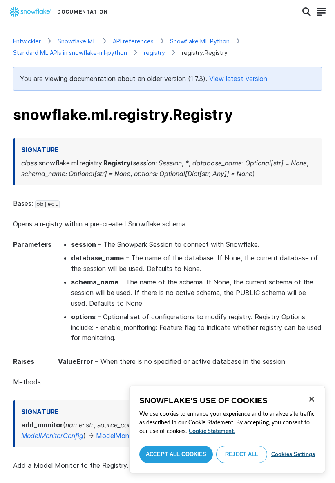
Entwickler (27, 41)
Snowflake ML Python (200, 41)
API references (133, 41)
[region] (227, 429)
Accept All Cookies (176, 454)
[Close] (312, 399)
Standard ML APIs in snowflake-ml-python (70, 52)
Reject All (241, 454)
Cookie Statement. (212, 431)
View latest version (238, 78)
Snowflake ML (77, 41)
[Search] (306, 12)
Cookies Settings (293, 454)
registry (154, 52)
